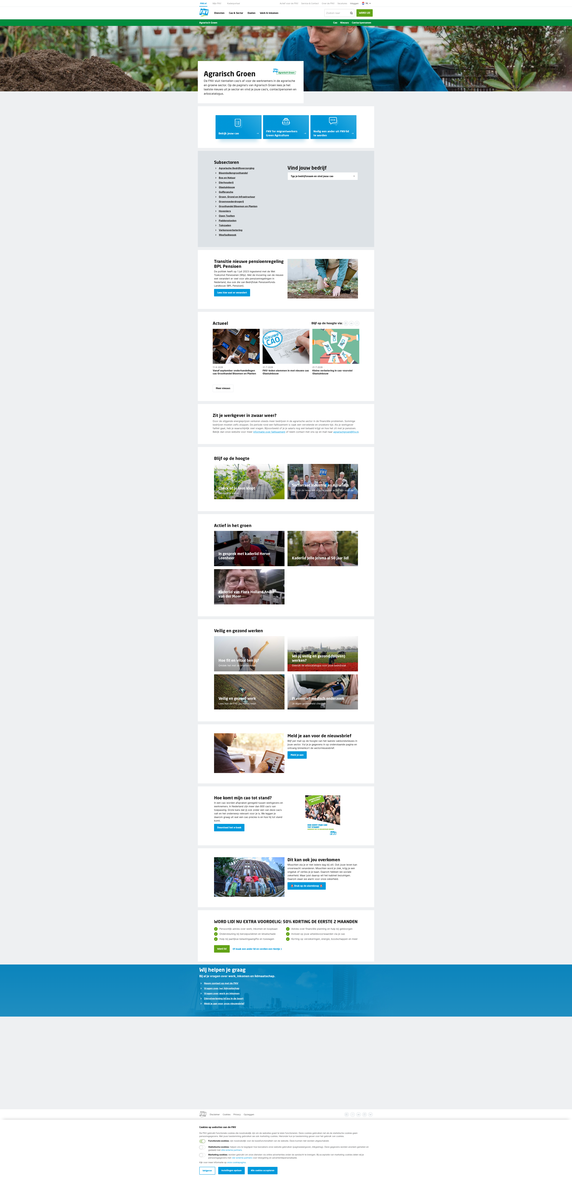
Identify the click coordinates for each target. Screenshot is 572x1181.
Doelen (251, 12)
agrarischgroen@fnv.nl (346, 431)
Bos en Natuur (227, 177)
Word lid (222, 948)
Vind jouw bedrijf (307, 168)
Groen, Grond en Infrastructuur (237, 196)
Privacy (237, 1114)
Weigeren (207, 1170)
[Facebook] (345, 323)
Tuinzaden (225, 225)
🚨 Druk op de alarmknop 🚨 (307, 885)
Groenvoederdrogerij (231, 201)
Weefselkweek (227, 234)
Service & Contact (310, 3)
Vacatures (342, 3)
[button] (366, 3)
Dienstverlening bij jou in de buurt (223, 998)
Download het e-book (229, 827)
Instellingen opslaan (231, 1170)
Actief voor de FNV (289, 3)
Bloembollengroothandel (233, 172)
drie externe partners (231, 1150)
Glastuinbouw (227, 187)
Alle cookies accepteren (262, 1170)
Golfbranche (226, 191)
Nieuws (344, 22)
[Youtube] (351, 323)
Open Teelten (227, 215)
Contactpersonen (361, 22)
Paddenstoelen (227, 220)
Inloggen (354, 3)
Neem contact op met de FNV (221, 983)
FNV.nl (203, 3)
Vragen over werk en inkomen (222, 993)
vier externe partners (242, 1157)
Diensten (219, 12)
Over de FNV (328, 3)
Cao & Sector (236, 12)
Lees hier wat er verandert (232, 292)
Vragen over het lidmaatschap (221, 988)
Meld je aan (297, 754)
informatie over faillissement (269, 431)
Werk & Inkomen (269, 12)
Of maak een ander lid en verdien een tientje (256, 949)
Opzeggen (249, 1114)
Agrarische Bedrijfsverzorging (236, 168)
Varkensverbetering (230, 230)
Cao (335, 22)
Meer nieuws (223, 388)
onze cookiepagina (236, 1162)
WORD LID (364, 12)
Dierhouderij (226, 182)
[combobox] (323, 176)
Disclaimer (215, 1114)
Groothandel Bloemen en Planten (238, 206)
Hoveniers (225, 211)
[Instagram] (357, 323)
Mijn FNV (217, 3)
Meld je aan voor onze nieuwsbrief (224, 1003)
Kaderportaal (233, 3)
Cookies (226, 1114)
